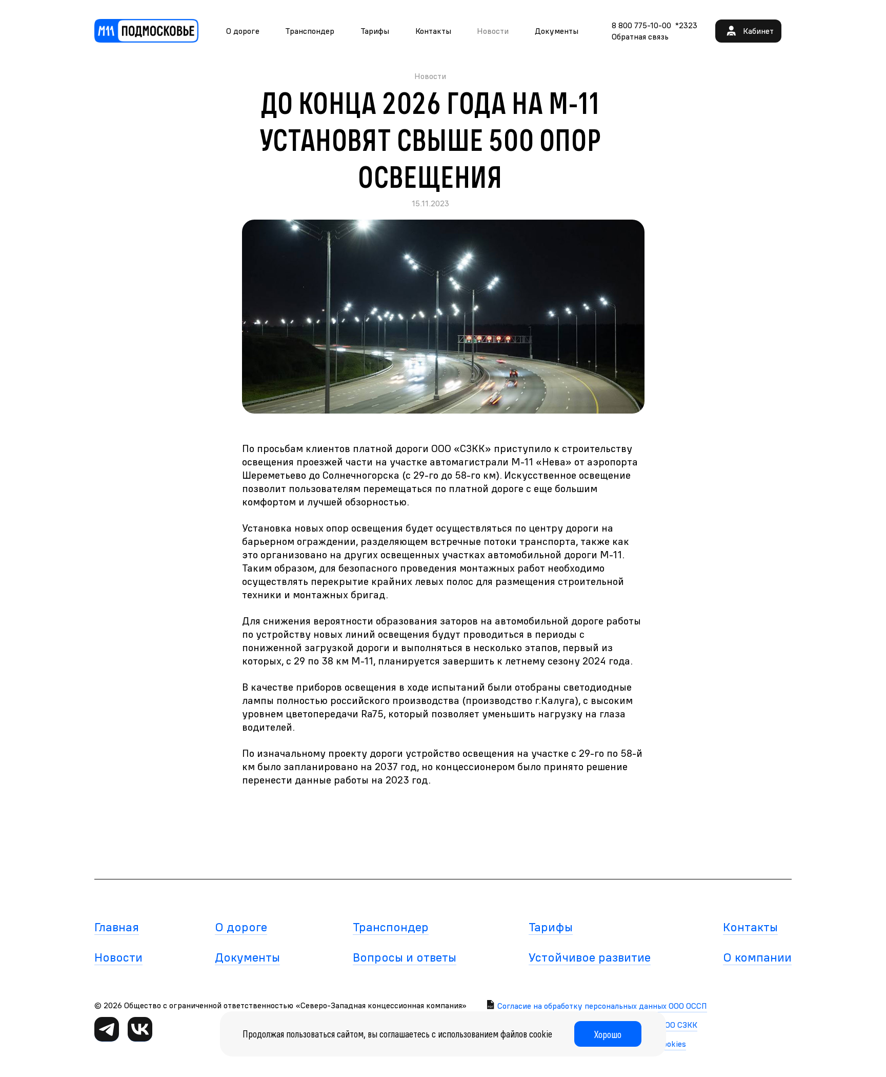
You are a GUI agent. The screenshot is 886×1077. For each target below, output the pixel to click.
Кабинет (758, 31)
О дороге (242, 31)
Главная (116, 926)
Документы (556, 31)
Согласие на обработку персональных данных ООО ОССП (602, 1006)
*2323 (686, 25)
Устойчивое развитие (590, 957)
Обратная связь (640, 36)
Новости (118, 957)
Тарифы (374, 31)
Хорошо (607, 1034)
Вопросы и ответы (404, 957)
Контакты (433, 31)
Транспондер (309, 31)
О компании (757, 957)
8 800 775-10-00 (641, 25)
